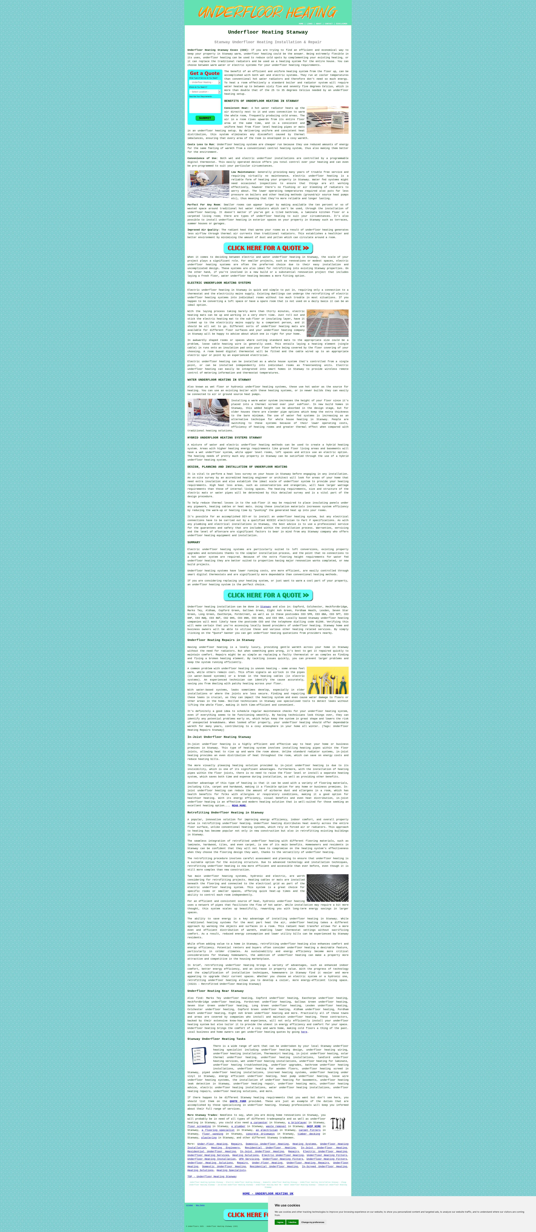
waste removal (276, 1126)
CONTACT (329, 24)
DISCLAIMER (341, 24)
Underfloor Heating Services (208, 1155)
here (304, 1032)
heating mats (196, 315)
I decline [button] (292, 1222)
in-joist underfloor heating (317, 1053)
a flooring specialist (218, 1130)
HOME (301, 24)
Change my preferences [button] (312, 1222)
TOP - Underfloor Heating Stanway (212, 1176)
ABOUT (318, 24)
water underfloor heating (281, 257)
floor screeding (199, 1126)
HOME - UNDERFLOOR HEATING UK (268, 1193)
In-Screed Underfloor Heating (324, 1166)
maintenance (279, 175)
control (294, 162)
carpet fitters (310, 1130)
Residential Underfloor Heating (270, 1147)
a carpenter (259, 1122)
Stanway (265, 606)
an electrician (267, 1130)
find (199, 998)
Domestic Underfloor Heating (267, 1144)
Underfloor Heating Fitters (327, 1155)
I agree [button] (280, 1222)
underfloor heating (258, 53)
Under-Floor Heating (212, 1144)
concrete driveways (260, 1134)
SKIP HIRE (314, 1126)
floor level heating (268, 127)
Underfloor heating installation (211, 606)
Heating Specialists (231, 1170)
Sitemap (189, 1205)
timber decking (309, 1134)
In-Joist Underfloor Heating (324, 1147)
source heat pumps (335, 194)
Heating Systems (304, 1144)
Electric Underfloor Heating (325, 1151)
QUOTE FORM (238, 1101)
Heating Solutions (245, 1155)
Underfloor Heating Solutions (210, 1162)
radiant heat (237, 229)
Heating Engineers (225, 1147)
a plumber (238, 1126)
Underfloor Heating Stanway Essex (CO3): (218, 50)
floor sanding (212, 1134)
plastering (209, 1137)
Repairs (236, 1144)
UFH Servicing (249, 1159)
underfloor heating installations (287, 1057)
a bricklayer (297, 1122)
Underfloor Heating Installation (211, 1159)
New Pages (200, 1205)
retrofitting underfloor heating (226, 823)
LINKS (309, 24)
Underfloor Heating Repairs (308, 1162)
